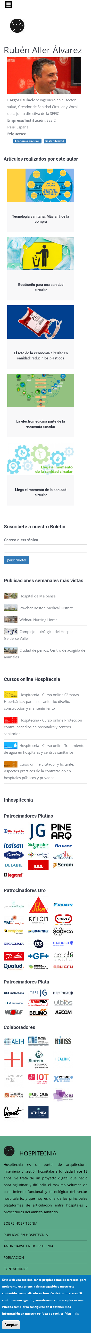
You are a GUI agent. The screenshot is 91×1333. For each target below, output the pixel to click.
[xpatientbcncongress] (63, 1078)
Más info (72, 1313)
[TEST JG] (38, 992)
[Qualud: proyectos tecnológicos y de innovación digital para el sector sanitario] (14, 966)
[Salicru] (63, 966)
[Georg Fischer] (38, 955)
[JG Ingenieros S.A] (37, 831)
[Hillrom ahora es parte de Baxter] (63, 845)
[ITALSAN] (14, 845)
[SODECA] (63, 931)
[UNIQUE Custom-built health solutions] (38, 1094)
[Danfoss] (14, 955)
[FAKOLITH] (38, 966)
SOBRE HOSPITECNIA (20, 1223)
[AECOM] (63, 1011)
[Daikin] (63, 904)
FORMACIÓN (14, 1257)
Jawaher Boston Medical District (46, 607)
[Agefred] (38, 854)
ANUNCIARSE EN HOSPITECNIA (28, 1246)
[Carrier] (14, 854)
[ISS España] (38, 943)
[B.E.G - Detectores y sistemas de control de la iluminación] (38, 864)
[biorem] (38, 1059)
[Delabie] (14, 864)
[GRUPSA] (63, 919)
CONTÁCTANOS (16, 1268)
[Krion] (38, 919)
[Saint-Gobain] (63, 854)
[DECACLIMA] (14, 943)
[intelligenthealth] (14, 1078)
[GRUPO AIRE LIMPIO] (14, 904)
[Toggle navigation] (8, 4)
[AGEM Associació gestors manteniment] (38, 1040)
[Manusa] (63, 943)
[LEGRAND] (14, 874)
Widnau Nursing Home (38, 619)
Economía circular (27, 141)
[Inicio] (17, 25)
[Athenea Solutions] (38, 1111)
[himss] (63, 1040)
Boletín (57, 526)
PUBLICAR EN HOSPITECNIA (26, 1234)
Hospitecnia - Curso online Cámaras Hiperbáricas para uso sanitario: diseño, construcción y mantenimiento (41, 701)
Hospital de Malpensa (37, 596)
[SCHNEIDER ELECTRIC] (38, 845)
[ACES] (63, 1094)
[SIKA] (38, 904)
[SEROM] (63, 864)
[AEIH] (14, 1040)
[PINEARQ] (61, 831)
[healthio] (63, 1059)
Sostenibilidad (54, 141)
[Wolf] (14, 1011)
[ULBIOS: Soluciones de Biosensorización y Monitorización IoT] (63, 1002)
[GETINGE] (63, 992)
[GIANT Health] (14, 1111)
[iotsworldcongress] (38, 1078)
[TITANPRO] (38, 1002)
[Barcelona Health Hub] (14, 1094)
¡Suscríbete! (16, 560)
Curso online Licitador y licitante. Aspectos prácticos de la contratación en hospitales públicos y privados (39, 771)
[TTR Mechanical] (14, 1002)
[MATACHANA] (14, 992)
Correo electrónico (21, 539)
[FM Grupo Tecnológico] (14, 919)
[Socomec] (38, 931)
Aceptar (11, 1325)
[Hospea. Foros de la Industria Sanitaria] (14, 1059)
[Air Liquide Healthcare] (14, 831)
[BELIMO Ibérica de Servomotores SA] (38, 1011)
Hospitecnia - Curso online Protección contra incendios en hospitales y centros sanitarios (43, 727)
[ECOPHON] (14, 931)
